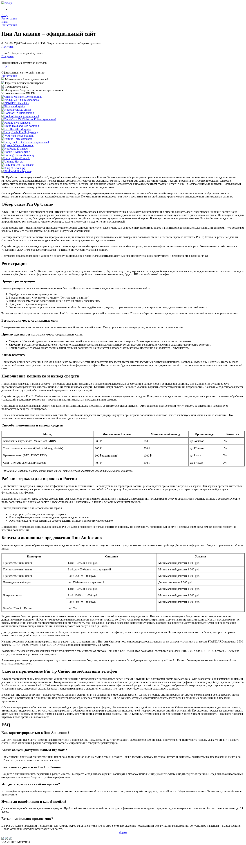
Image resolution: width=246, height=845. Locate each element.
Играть (5, 66)
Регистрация (9, 75)
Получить (7, 56)
